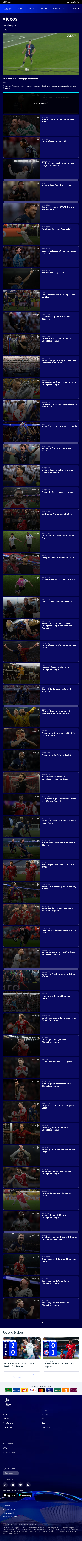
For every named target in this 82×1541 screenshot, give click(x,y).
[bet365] (57, 1390)
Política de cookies (9, 1513)
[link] (20, 8)
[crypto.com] (49, 1390)
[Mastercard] (41, 1390)
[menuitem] (21, 8)
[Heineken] (8, 1390)
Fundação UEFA (9, 1452)
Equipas (45, 1410)
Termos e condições (9, 1509)
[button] (60, 8)
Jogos (5, 1410)
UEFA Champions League (7, 8)
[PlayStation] (16, 1390)
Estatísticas (7, 1427)
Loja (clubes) (47, 1427)
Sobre (44, 1423)
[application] (41, 54)
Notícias (45, 1414)
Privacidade (6, 1506)
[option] (41, 103)
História (45, 1418)
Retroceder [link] (8, 30)
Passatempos (8, 1423)
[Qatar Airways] (73, 1390)
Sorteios (6, 1418)
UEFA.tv (6, 1414)
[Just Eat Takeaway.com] (65, 1390)
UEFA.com (6, 1448)
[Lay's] (24, 1390)
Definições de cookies (10, 1516)
